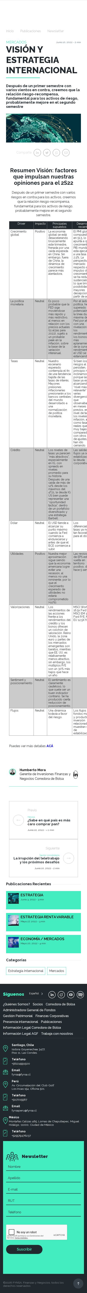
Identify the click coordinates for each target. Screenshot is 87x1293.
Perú (15, 1081)
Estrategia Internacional (25, 971)
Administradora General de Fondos (29, 1010)
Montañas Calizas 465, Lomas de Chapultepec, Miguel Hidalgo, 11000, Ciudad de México (44, 1123)
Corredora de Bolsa (60, 1004)
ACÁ (50, 746)
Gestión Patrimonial (18, 1016)
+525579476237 (21, 1135)
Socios (38, 1004)
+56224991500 (21, 1063)
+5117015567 (19, 1099)
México (14, 1117)
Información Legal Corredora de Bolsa (32, 1028)
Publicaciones (30, 31)
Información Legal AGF (20, 1034)
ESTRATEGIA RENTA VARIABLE (47, 917)
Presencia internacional (20, 1022)
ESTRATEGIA (32, 895)
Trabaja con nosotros (57, 1034)
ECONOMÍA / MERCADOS (42, 939)
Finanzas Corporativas (52, 1016)
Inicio (10, 31)
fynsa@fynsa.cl (21, 1074)
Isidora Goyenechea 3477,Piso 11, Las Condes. (28, 1051)
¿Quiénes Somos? (16, 1004)
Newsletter (55, 31)
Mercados (56, 971)
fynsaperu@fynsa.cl (24, 1110)
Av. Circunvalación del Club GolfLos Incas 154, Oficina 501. (33, 1087)
